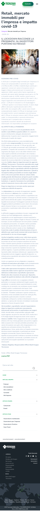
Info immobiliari (8, 387)
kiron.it (35, 463)
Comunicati (7, 406)
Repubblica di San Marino (22, 502)
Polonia (27, 500)
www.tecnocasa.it (8, 439)
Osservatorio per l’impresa (12, 421)
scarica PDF (5, 356)
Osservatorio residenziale (12, 419)
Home (4, 375)
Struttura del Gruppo (11, 459)
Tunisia (6, 502)
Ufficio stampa (7, 401)
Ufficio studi (7, 414)
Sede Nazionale (32, 453)
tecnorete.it (34, 461)
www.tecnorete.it (20, 439)
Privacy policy (6, 511)
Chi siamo (8, 457)
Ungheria (16, 500)
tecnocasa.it (34, 459)
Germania (33, 502)
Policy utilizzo (14, 511)
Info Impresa (7, 395)
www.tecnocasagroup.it (31, 511)
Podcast (6, 384)
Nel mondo (9, 461)
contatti (28, 4)
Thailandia (12, 502)
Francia (32, 500)
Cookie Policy (21, 511)
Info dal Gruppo (8, 379)
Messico (22, 500)
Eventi (5, 408)
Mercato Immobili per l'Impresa (17, 31)
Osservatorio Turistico (10, 424)
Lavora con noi (10, 463)
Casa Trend (7, 427)
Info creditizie (8, 390)
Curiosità (6, 392)
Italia (6, 500)
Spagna (11, 500)
